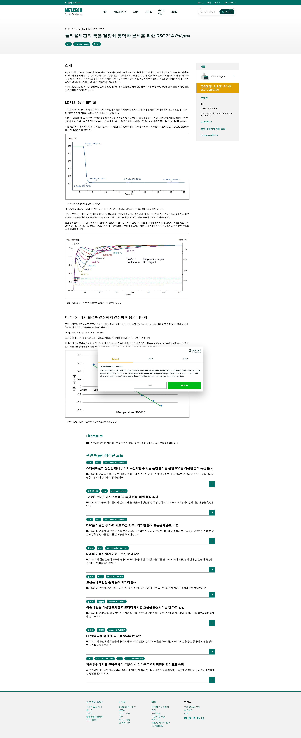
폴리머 (96, 44)
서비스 (148, 11)
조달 (186, 713)
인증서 (89, 713)
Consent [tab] (115, 359)
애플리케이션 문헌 (127, 706)
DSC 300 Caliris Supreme (115, 462)
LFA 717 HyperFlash (134, 658)
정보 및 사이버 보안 (161, 722)
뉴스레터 (188, 710)
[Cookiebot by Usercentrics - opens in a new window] (190, 351)
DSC (68, 44)
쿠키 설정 (156, 713)
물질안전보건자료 (94, 716)
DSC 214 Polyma (82, 44)
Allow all (184, 385)
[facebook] (198, 718)
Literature (206, 121)
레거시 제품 (124, 719)
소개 (202, 103)
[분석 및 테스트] (73, 12)
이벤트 (174, 11)
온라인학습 (161, 12)
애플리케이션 (120, 11)
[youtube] (185, 718)
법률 (154, 701)
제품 (105, 11)
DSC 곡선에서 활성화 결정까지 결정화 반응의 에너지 (216, 114)
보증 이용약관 (158, 716)
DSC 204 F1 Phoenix (104, 658)
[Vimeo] (189, 718)
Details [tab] (150, 359)
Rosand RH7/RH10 (117, 601)
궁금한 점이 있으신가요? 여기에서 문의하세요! (216, 87)
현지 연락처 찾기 (192, 706)
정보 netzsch (94, 701)
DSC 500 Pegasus (118, 491)
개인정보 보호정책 (160, 706)
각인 (154, 710)
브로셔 (122, 710)
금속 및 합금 (93, 491)
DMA (100, 576)
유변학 (101, 601)
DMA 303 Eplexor (115, 576)
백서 (121, 716)
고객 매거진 (124, 722)
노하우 (136, 11)
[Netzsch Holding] (66, 2)
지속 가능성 (91, 719)
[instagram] (202, 718)
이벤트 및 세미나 (94, 706)
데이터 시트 (124, 713)
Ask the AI (228, 12)
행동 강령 (156, 719)
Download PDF (209, 135)
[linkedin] (194, 718)
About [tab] (185, 359)
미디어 (122, 701)
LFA (119, 658)
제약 (89, 462)
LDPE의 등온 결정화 (209, 108)
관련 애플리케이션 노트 (213, 128)
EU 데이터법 (157, 725)
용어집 (89, 710)
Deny (150, 385)
